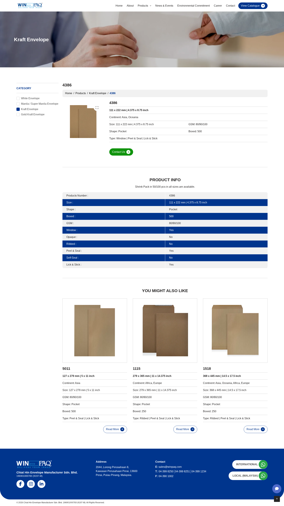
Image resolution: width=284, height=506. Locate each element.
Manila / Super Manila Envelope (39, 103)
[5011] (94, 330)
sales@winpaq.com (170, 466)
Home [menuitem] (119, 5)
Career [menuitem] (218, 5)
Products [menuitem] (143, 5)
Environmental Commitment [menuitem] (193, 5)
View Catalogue (250, 5)
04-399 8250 (166, 471)
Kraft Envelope (29, 109)
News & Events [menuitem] (164, 5)
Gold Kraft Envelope (33, 114)
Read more (112, 429)
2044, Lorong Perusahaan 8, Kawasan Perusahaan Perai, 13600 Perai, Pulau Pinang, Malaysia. (116, 471)
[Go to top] (277, 499)
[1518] (235, 330)
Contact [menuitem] (230, 5)
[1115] (165, 330)
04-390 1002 (166, 476)
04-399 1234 (198, 471)
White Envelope (30, 98)
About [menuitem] (130, 5)
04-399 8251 (182, 471)
